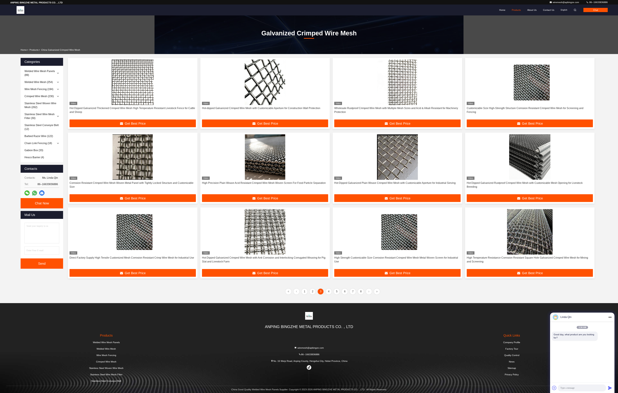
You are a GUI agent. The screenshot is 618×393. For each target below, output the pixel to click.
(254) (38, 82)
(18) (38, 143)
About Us (532, 10)
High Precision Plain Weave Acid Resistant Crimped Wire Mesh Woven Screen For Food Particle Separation (264, 183)
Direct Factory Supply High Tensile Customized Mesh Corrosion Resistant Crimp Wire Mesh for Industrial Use (132, 257)
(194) (38, 89)
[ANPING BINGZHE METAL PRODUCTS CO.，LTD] (20, 10)
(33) (33, 150)
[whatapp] (34, 193)
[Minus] (610, 317)
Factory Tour (511, 348)
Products (516, 10)
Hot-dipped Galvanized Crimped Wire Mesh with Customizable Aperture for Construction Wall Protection (261, 108)
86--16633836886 (598, 2)
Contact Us (548, 10)
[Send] (610, 387)
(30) (39, 116)
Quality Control (511, 355)
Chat (595, 10)
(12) (41, 127)
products (33, 50)
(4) (34, 157)
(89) (39, 73)
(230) (39, 96)
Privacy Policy (512, 374)
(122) (38, 136)
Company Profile (511, 342)
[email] (42, 193)
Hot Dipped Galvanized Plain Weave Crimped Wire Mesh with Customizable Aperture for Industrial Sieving (395, 183)
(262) (40, 105)
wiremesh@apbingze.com (566, 2)
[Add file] (554, 387)
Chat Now (42, 203)
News (512, 361)
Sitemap (512, 368)
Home (502, 10)
